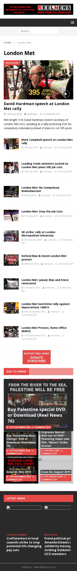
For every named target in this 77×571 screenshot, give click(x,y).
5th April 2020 (51, 450)
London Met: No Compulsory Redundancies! (40, 189)
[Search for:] (39, 31)
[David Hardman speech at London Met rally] (38, 79)
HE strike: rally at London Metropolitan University (38, 233)
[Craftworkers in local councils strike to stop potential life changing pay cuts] (24, 519)
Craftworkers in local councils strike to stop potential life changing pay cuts (24, 544)
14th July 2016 (31, 171)
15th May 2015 (31, 215)
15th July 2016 (14, 114)
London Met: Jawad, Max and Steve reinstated (45, 281)
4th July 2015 (30, 195)
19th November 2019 (20, 476)
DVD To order (16, 371)
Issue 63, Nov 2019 (19, 472)
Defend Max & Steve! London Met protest (44, 257)
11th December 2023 (19, 427)
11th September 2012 (34, 335)
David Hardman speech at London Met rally (36, 106)
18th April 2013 (31, 263)
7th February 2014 (33, 239)
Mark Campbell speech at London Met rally (47, 141)
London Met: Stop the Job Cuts (42, 211)
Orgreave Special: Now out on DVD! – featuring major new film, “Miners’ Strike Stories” (55, 439)
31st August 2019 (53, 476)
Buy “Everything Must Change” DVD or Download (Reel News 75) (21, 441)
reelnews (32, 114)
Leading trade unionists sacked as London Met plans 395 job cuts (44, 165)
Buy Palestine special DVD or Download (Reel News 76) (36, 415)
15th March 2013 (32, 287)
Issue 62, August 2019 (55, 472)
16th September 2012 (34, 311)
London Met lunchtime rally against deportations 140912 (45, 305)
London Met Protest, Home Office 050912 (44, 329)
